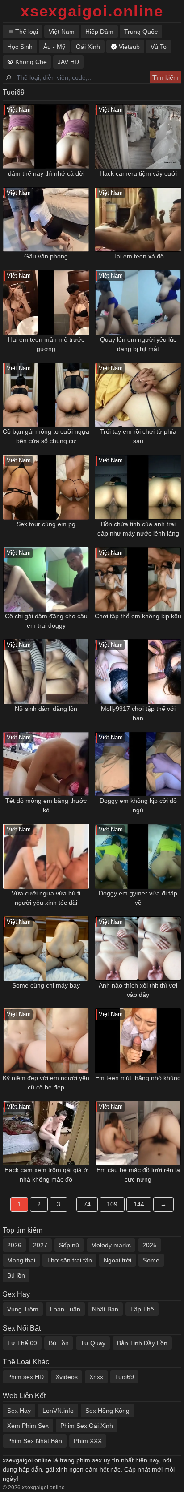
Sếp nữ (69, 1245)
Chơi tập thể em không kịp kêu (138, 616)
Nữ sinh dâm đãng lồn (46, 708)
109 (112, 1204)
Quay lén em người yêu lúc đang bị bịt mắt (138, 344)
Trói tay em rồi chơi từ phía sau (138, 436)
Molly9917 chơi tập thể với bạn (138, 713)
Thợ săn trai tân (69, 1260)
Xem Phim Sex (28, 1425)
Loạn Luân (65, 1309)
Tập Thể (142, 1309)
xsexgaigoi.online (92, 11)
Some (151, 1260)
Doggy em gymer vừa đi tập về (138, 898)
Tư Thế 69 (22, 1343)
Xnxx (96, 1376)
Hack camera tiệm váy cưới (138, 173)
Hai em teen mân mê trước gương (46, 344)
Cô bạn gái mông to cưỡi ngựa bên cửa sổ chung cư (46, 436)
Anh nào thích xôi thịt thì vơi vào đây (138, 990)
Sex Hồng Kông (107, 1410)
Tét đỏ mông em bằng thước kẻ (46, 805)
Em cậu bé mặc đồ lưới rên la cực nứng (138, 1174)
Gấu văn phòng (46, 256)
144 (139, 1204)
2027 (40, 1245)
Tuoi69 (124, 1376)
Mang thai (21, 1260)
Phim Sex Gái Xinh (86, 1425)
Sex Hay (19, 1410)
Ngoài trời (117, 1260)
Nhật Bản (105, 1309)
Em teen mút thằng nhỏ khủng (138, 1077)
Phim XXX (88, 1440)
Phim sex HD (25, 1376)
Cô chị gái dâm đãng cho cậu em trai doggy (46, 621)
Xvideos (66, 1376)
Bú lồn (16, 1275)
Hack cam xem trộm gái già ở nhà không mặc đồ (46, 1174)
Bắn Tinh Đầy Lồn (142, 1343)
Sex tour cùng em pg (46, 524)
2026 (14, 1245)
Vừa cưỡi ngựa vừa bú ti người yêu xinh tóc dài (46, 898)
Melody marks (111, 1245)
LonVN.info (58, 1410)
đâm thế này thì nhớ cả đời (46, 173)
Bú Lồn (59, 1343)
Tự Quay (92, 1343)
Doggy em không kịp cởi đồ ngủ (138, 805)
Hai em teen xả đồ (138, 256)
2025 (149, 1245)
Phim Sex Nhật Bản (34, 1440)
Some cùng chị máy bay (46, 985)
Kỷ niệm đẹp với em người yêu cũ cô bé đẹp (46, 1082)
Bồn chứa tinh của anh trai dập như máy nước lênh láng (138, 528)
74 (87, 1204)
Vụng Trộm (22, 1309)
